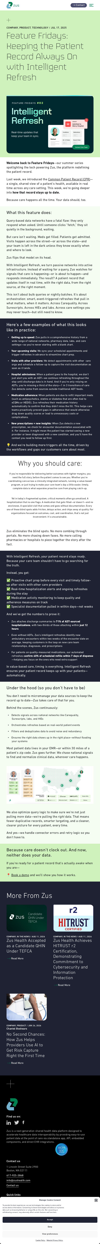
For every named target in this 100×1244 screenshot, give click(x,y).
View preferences (50, 1234)
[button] (96, 1200)
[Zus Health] (13, 5)
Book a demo (20, 875)
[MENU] (91, 5)
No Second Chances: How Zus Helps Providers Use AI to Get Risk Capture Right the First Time (26, 1045)
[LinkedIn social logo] (9, 1123)
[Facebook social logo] (23, 1123)
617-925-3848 (15, 1175)
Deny (50, 1227)
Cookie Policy (40, 1240)
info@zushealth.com (18, 1180)
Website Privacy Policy (55, 1240)
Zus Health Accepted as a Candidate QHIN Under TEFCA (26, 946)
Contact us (13, 1185)
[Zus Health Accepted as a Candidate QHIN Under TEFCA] (27, 918)
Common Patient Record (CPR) (69, 179)
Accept (50, 1220)
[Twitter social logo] (16, 1123)
